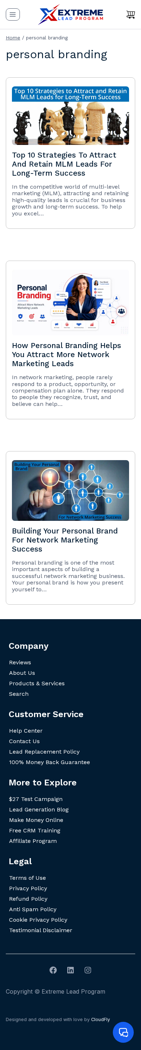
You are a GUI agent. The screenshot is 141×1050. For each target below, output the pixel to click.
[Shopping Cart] (130, 14)
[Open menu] (13, 14)
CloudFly (100, 1019)
